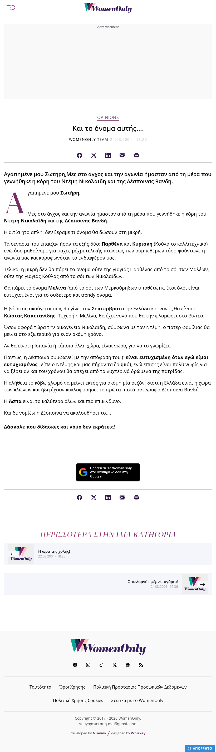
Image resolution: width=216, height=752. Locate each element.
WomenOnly (108, 647)
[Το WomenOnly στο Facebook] (75, 665)
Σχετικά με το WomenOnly (137, 700)
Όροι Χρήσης (72, 687)
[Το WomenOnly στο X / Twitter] (115, 665)
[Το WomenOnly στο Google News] (128, 665)
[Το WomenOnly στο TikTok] (101, 665)
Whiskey (138, 733)
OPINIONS (108, 117)
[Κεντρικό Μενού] (11, 8)
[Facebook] (79, 155)
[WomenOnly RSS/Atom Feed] (141, 665)
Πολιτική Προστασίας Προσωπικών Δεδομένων (140, 687)
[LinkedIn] (108, 155)
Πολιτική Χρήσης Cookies (78, 700)
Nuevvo (99, 733)
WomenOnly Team (89, 139)
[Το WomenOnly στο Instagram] (88, 665)
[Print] (136, 155)
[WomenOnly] (108, 8)
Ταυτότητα (40, 687)
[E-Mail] (122, 155)
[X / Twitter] (93, 155)
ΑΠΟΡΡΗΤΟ (202, 748)
